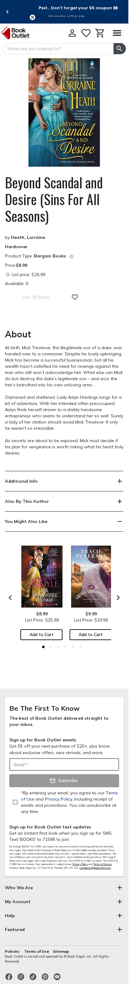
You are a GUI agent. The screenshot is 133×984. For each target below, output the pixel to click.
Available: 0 (16, 283)
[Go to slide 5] (73, 647)
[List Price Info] (7, 274)
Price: (16, 265)
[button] (78, 7)
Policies (12, 951)
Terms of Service (102, 864)
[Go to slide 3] (58, 647)
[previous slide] (7, 11)
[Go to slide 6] (80, 647)
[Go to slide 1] (43, 647)
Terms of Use (36, 951)
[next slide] (117, 598)
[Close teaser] (32, 17)
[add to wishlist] (74, 297)
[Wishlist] (86, 33)
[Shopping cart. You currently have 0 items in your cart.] (100, 33)
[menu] (117, 33)
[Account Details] (72, 33)
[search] (120, 48)
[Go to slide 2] (50, 647)
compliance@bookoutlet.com (95, 867)
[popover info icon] (71, 256)
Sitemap (61, 951)
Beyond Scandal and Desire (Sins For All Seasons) (54, 199)
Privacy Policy (80, 864)
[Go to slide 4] (65, 647)
